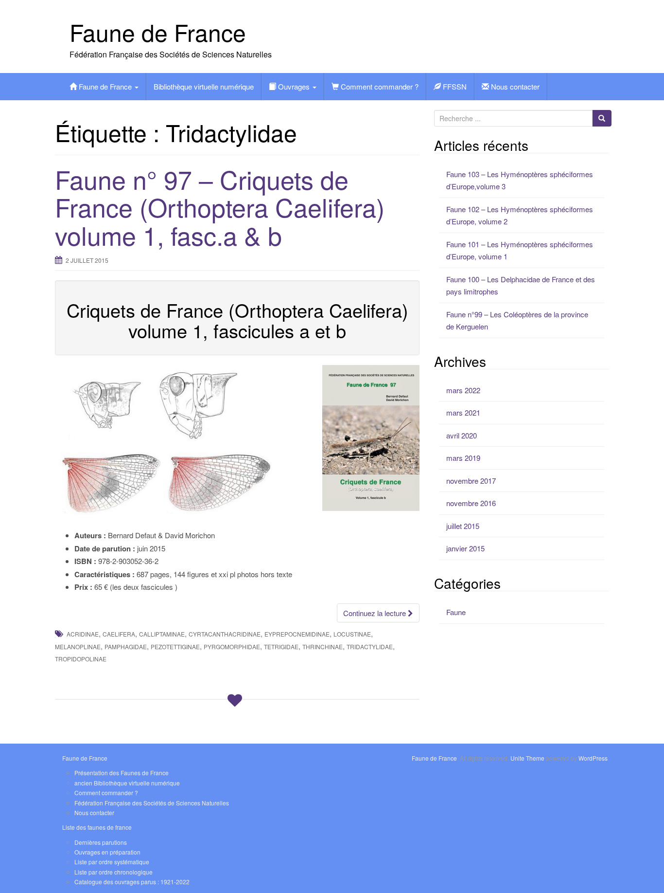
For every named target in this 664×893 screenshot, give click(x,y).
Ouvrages (294, 86)
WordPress (593, 758)
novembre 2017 (471, 480)
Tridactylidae (370, 646)
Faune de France (158, 32)
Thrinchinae (322, 646)
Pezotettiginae (175, 646)
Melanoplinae (78, 646)
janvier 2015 (465, 548)
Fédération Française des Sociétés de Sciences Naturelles (151, 803)
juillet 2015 (462, 526)
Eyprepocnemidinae (297, 634)
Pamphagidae (126, 646)
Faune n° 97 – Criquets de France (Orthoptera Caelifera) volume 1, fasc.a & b (219, 207)
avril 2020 (461, 435)
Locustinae (352, 634)
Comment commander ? (379, 86)
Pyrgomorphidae (232, 646)
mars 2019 (463, 458)
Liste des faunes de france (97, 827)
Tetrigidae (281, 646)
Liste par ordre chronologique (113, 872)
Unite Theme (527, 758)
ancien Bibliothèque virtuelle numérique (127, 783)
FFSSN (454, 86)
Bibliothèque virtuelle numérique (204, 86)
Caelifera (119, 634)
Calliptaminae (162, 634)
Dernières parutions (100, 842)
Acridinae (83, 634)
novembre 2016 (471, 503)
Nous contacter (514, 86)
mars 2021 (463, 412)
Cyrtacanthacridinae (225, 634)
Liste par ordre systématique (111, 861)
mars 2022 (463, 390)
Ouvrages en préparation (107, 852)
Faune (456, 612)
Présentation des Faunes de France (121, 772)
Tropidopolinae (80, 659)
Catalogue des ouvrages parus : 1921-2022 (132, 881)
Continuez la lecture (375, 613)
